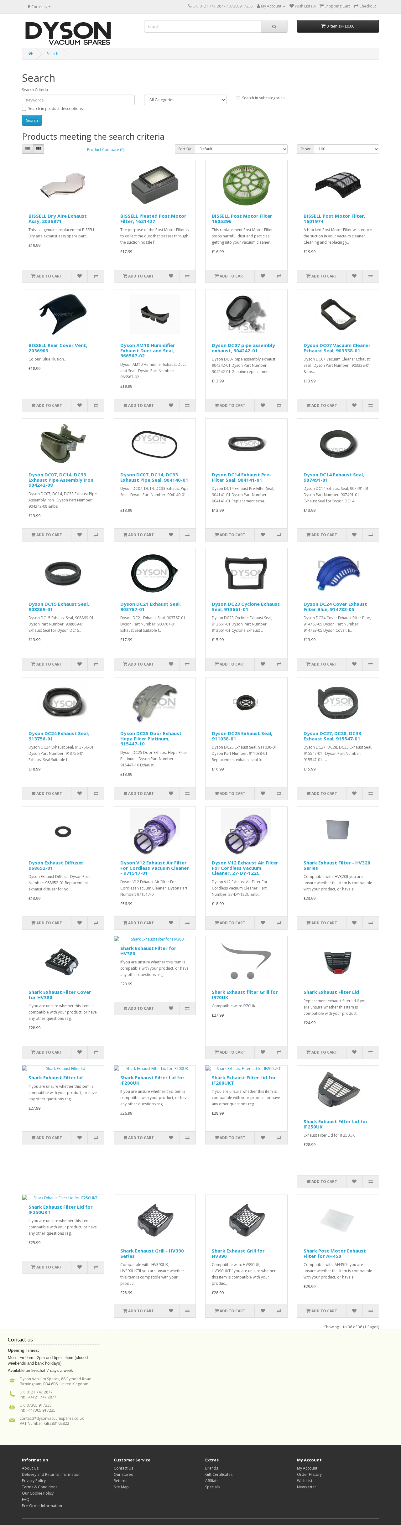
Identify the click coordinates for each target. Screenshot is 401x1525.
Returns (120, 1480)
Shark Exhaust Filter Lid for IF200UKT (244, 1080)
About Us (30, 1468)
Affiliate (212, 1480)
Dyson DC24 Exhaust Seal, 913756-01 (59, 736)
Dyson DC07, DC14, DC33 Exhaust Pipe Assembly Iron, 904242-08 (62, 479)
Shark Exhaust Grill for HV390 (238, 1253)
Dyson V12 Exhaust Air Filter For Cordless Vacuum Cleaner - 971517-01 (154, 867)
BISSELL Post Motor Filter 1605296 (242, 218)
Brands (211, 1468)
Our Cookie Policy (38, 1493)
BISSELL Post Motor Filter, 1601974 (334, 218)
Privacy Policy (34, 1480)
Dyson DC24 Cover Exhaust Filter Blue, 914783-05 (335, 606)
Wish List (304, 1480)
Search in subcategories (263, 98)
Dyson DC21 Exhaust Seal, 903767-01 (150, 606)
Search (52, 53)
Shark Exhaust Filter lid (56, 1077)
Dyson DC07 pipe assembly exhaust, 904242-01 (243, 348)
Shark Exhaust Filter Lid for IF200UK (152, 1080)
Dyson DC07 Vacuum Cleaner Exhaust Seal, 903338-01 (337, 348)
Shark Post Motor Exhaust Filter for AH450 (335, 1253)
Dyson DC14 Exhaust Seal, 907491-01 (334, 477)
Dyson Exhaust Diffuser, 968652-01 (57, 865)
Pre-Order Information (42, 1505)
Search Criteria (35, 89)
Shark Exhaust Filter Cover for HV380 (60, 994)
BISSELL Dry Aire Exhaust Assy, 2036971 (58, 218)
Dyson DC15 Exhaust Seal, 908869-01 (59, 606)
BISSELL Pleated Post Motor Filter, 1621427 (153, 218)
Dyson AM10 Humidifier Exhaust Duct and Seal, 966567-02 (147, 350)
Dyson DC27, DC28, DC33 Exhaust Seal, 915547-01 (332, 736)
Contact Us (123, 1468)
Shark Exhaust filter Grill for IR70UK (245, 994)
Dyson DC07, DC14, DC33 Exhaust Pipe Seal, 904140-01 (154, 477)
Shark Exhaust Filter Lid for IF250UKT (61, 1209)
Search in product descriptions (55, 108)
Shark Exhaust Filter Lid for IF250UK (336, 1124)
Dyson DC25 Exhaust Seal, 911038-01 (242, 736)
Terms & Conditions (39, 1487)
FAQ (25, 1499)
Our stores (123, 1474)
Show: (305, 149)
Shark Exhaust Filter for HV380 (148, 951)
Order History (309, 1474)
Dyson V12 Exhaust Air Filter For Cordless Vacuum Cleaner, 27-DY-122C (245, 867)
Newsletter (306, 1487)
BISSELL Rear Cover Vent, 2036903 (58, 348)
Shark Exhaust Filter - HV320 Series (337, 865)
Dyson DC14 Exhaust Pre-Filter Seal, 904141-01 (241, 477)
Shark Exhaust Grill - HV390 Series (152, 1253)
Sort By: (185, 149)
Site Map (121, 1487)
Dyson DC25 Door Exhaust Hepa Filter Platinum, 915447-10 (151, 738)
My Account (307, 1468)
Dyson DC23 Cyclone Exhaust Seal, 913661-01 (246, 606)
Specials (212, 1487)
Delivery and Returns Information (51, 1474)
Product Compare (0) (105, 149)
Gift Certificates (218, 1474)
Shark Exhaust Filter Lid (331, 992)
